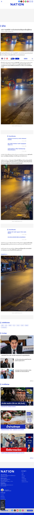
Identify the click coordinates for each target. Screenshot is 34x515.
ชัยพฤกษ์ (26, 325)
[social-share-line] (26, 1)
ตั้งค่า (2, 509)
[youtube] (17, 511)
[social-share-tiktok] (21, 1)
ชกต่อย (22, 325)
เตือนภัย (10, 325)
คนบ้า (6, 325)
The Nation (2, 494)
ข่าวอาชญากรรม (3, 327)
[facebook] (12, 511)
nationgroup (2, 496)
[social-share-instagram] (28, 1)
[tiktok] (15, 511)
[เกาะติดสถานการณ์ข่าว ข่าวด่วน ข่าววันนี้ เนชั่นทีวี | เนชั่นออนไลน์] (17, 4)
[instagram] (23, 511)
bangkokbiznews (3, 499)
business (23, 477)
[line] (20, 511)
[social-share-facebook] (19, 1)
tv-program (24, 478)
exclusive (23, 475)
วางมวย (18, 325)
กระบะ (14, 325)
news (22, 474)
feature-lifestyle (25, 481)
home (23, 472)
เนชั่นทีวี (14, 513)
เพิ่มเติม (3, 505)
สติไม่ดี (2, 325)
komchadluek (3, 497)
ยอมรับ (3, 507)
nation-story (24, 480)
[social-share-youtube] (23, 1)
